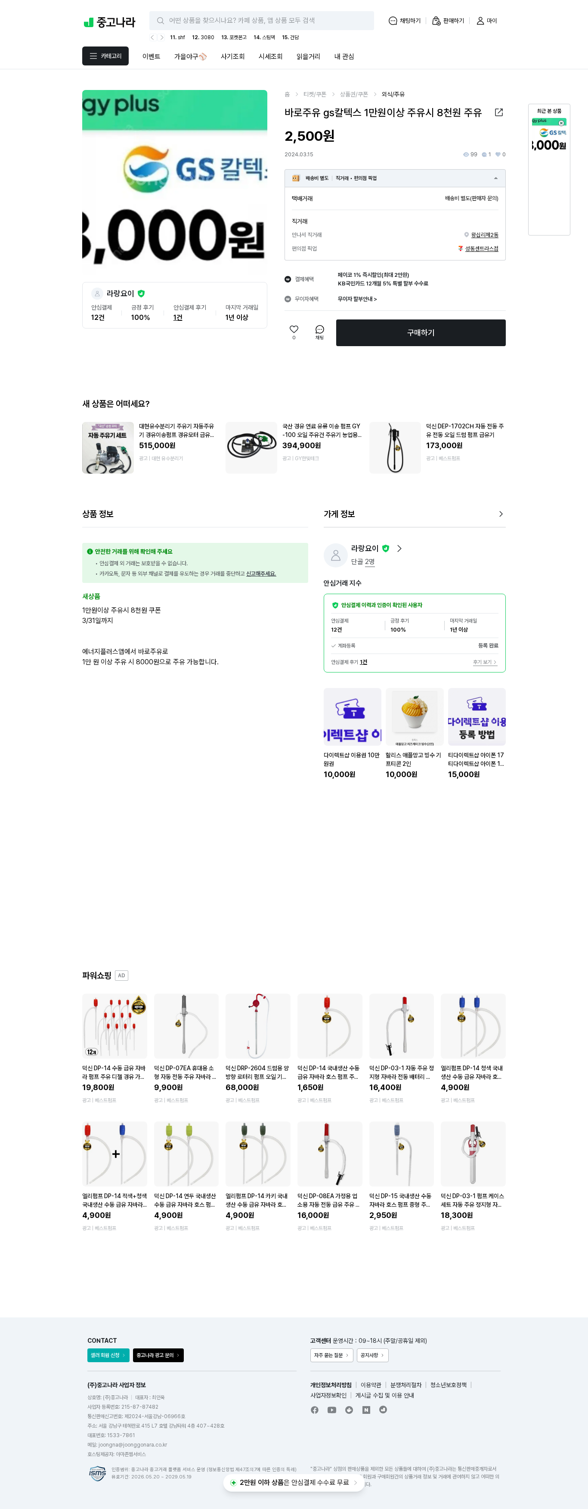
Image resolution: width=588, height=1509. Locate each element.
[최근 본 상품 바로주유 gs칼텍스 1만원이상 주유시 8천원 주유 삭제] (561, 123)
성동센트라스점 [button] (481, 248)
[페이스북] (314, 1410)
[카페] (349, 1410)
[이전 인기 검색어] (153, 37)
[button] (499, 112)
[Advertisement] (294, 875)
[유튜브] (332, 1410)
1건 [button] (178, 317)
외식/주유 (393, 94)
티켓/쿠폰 (314, 94)
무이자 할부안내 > (357, 299)
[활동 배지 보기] (399, 548)
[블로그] (366, 1410)
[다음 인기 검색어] (161, 37)
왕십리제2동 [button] (484, 235)
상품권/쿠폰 (354, 94)
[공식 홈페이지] (383, 1409)
